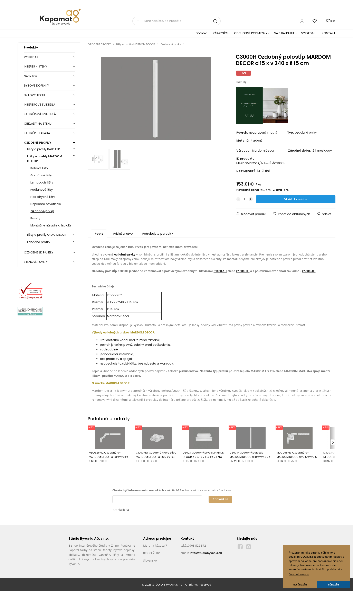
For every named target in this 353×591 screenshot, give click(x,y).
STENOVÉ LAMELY (36, 262)
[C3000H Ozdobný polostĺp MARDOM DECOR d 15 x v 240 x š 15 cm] (156, 98)
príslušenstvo (188, 371)
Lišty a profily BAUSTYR (43, 149)
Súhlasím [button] (333, 584)
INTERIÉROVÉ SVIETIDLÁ (39, 104)
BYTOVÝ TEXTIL (34, 95)
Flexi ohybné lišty (42, 197)
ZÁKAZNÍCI (220, 33)
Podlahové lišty (41, 190)
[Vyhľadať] (137, 21)
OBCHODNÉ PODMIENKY (250, 33)
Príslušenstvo (123, 234)
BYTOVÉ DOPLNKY (36, 85)
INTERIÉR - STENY (35, 66)
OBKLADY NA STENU (37, 124)
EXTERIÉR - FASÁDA (37, 133)
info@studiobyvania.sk (206, 553)
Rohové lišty (39, 168)
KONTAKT (328, 33)
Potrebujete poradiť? (157, 234)
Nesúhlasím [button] (300, 584)
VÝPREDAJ (308, 33)
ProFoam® (114, 295)
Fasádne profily (38, 242)
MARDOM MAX (294, 371)
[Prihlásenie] (302, 21)
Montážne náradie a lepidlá (50, 225)
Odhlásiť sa (121, 510)
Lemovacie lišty (41, 182)
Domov (201, 33)
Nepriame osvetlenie (45, 204)
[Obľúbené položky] (315, 21)
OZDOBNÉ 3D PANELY (38, 252)
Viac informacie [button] (299, 574)
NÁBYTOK (30, 76)
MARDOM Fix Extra (127, 376)
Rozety (35, 218)
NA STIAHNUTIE (284, 33)
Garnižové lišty (41, 175)
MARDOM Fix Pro (263, 371)
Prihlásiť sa (220, 499)
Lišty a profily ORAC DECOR (46, 235)
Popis (99, 234)
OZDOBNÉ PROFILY (37, 143)
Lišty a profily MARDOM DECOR (44, 158)
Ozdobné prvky (42, 211)
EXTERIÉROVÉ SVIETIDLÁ (40, 114)
